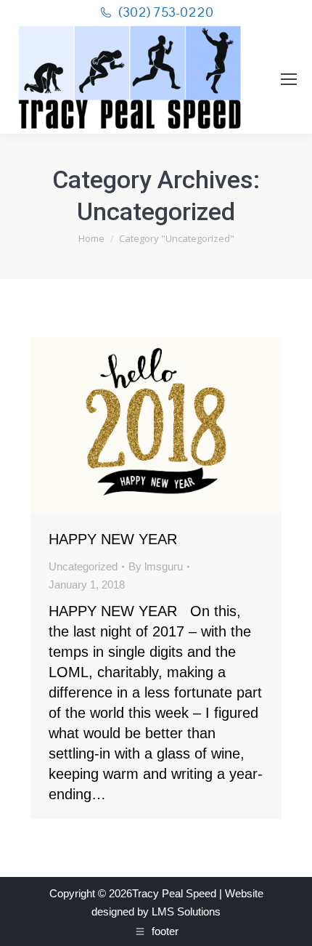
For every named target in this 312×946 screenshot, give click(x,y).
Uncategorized (83, 566)
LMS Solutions (186, 911)
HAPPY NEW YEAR (113, 539)
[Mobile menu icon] (288, 79)
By (155, 566)
